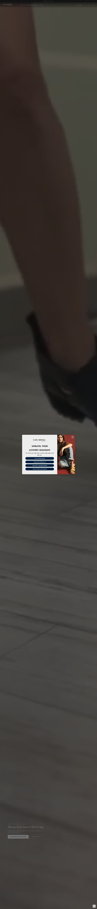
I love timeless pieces (40, 458)
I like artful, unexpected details (39, 465)
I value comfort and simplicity (39, 469)
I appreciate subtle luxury (40, 462)
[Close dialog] (73, 437)
